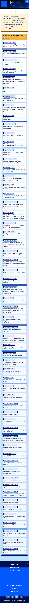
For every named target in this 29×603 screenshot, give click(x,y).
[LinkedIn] (8, 597)
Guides (14, 578)
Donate (14, 564)
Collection (14, 570)
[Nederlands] (27, 2)
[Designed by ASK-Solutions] (21, 597)
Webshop (14, 591)
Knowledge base (14, 585)
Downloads (14, 567)
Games (14, 581)
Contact (14, 588)
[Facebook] (12, 597)
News (14, 575)
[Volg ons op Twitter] (17, 597)
